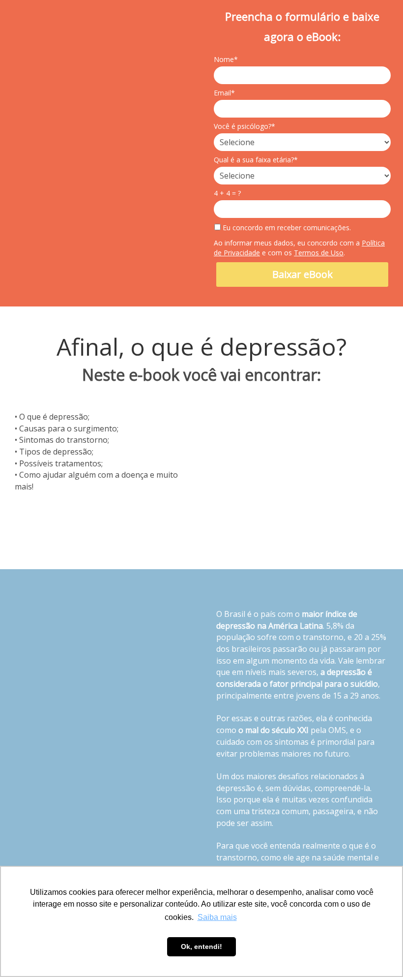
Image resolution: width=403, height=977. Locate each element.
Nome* (226, 59)
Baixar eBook (302, 274)
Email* (224, 93)
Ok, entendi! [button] (201, 946)
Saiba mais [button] (217, 917)
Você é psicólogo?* (244, 126)
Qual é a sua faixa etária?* (256, 159)
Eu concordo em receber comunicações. (286, 227)
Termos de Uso (319, 252)
